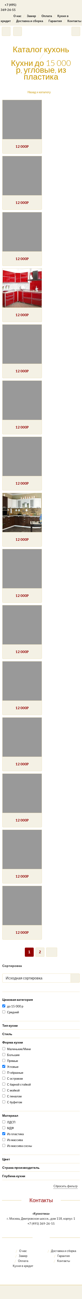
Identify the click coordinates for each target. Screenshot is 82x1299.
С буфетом (14, 1102)
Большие (13, 1055)
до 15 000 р (15, 1006)
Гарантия (55, 21)
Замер (31, 16)
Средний (13, 1012)
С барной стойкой (19, 1084)
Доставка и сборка (29, 21)
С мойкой (13, 1090)
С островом (15, 1078)
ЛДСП (11, 1122)
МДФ (10, 1128)
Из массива (15, 1140)
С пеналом (14, 1096)
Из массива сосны (19, 1146)
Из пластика (15, 1134)
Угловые (12, 1067)
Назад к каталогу (39, 92)
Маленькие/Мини (19, 1049)
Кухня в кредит (23, 1266)
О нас (17, 16)
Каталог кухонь (41, 49)
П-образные (15, 1072)
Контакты (74, 21)
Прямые (12, 1061)
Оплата (46, 16)
